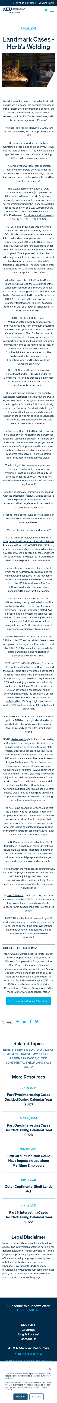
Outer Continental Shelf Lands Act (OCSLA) (28, 1062)
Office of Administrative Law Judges (30, 1052)
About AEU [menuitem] (28, 1325)
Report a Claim (30, 1354)
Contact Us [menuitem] (28, 1339)
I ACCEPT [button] (20, 1396)
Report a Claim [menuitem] (25, 3)
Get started (30, 1309)
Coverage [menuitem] (28, 1330)
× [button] (50, 1368)
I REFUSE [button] (36, 1396)
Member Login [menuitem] (47, 3)
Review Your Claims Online (30, 1360)
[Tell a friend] (17, 1021)
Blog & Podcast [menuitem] (28, 1334)
